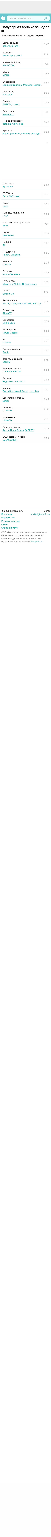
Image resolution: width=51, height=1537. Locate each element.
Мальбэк (27, 85)
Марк (13, 303)
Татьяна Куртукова (13, 123)
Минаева (15, 254)
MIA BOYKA (9, 65)
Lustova (7, 264)
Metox (6, 303)
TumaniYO (20, 381)
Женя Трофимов (11, 133)
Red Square (31, 284)
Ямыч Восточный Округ (15, 391)
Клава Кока (9, 55)
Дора (5, 206)
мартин (7, 342)
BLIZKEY (7, 104)
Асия (10, 94)
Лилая (6, 254)
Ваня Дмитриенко (12, 85)
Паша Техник (24, 303)
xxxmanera (8, 114)
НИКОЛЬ (7, 420)
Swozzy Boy (39, 303)
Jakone (6, 46)
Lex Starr (7, 371)
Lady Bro (34, 391)
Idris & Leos (9, 322)
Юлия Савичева (11, 274)
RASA (5, 215)
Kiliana (14, 46)
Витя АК (17, 371)
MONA (6, 75)
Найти (45, 18)
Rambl (6, 352)
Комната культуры (31, 133)
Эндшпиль (8, 381)
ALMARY (7, 313)
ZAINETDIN (18, 284)
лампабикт (8, 235)
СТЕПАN (7, 410)
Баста (6, 440)
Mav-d (16, 104)
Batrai (6, 401)
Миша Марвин (10, 332)
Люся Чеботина (11, 196)
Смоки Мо (8, 293)
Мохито (7, 284)
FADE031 (29, 430)
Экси (5, 225)
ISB (4, 94)
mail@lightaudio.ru (40, 514)
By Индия (8, 186)
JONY (19, 55)
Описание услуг (9, 527)
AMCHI (14, 440)
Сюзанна (38, 85)
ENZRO (6, 361)
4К (4, 245)
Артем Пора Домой (13, 430)
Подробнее (36, 541)
